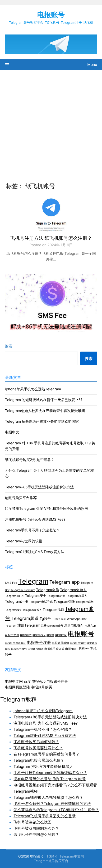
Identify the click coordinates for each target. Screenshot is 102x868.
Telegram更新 (56, 596)
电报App (90, 625)
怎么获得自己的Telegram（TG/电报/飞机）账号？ (56, 809)
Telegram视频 (53, 610)
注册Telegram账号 (52, 625)
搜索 (8, 346)
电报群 (50, 635)
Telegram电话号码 (41, 601)
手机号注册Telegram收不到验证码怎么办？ (50, 772)
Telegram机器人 (76, 596)
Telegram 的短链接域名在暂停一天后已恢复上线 (43, 399)
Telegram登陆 (64, 601)
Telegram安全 (35, 596)
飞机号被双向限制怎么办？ (36, 828)
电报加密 (26, 635)
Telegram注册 (16, 601)
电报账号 (51, 14)
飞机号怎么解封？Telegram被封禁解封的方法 (52, 803)
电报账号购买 (41, 687)
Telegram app (64, 582)
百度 (27, 681)
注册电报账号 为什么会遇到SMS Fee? (35, 519)
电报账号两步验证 (15, 643)
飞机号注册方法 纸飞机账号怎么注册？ (51, 238)
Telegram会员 (47, 590)
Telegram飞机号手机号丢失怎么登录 (45, 816)
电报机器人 (39, 635)
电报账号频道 (35, 649)
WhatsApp (73, 619)
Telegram (33, 581)
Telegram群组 (85, 601)
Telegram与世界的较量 (23, 541)
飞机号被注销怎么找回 (32, 822)
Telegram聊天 (13, 610)
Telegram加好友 (14, 596)
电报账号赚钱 (19, 649)
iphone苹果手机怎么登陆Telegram (33, 389)
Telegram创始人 (73, 590)
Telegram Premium (22, 590)
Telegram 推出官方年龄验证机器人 (43, 766)
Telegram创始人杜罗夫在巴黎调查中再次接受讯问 (45, 410)
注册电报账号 (74, 625)
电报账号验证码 (54, 649)
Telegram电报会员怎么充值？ (39, 760)
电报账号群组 (60, 643)
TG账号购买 (59, 619)
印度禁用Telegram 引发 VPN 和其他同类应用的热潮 (46, 508)
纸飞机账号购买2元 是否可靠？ (29, 459)
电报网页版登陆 (17, 687)
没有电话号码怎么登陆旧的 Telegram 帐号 (50, 778)
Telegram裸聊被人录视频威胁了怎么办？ (48, 797)
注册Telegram (28, 625)
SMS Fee (11, 582)
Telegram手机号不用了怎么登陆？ (32, 530)
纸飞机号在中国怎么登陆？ (36, 834)
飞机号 (83, 648)
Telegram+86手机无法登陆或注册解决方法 (39, 487)
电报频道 (71, 649)
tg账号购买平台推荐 (21, 497)
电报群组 (61, 635)
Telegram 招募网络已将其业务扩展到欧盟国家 (42, 421)
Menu (92, 64)
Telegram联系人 (32, 610)
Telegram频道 (25, 618)
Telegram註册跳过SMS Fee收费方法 (34, 551)
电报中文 (12, 432)
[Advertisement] (51, 123)
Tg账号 (45, 619)
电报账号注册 (39, 642)
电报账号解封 (78, 643)
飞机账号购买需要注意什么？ (38, 747)
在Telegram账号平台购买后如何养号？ (46, 754)
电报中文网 (12, 635)
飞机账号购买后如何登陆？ (36, 741)
